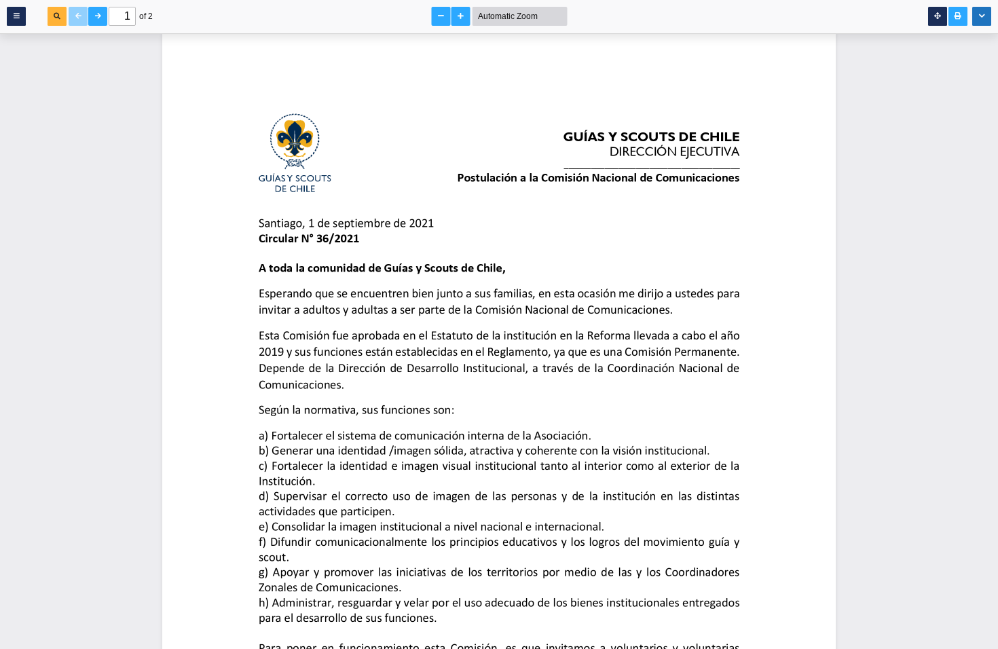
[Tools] (981, 16)
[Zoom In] (460, 16)
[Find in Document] (57, 16)
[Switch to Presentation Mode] (937, 16)
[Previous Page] (78, 16)
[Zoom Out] (441, 16)
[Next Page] (97, 16)
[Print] (957, 16)
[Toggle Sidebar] (16, 16)
